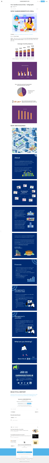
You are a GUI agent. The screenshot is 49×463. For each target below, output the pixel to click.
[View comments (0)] (13, 9)
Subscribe (42, 1)
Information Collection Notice (24, 454)
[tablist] (14, 417)
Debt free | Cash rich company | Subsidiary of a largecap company (19, 430)
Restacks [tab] (16, 417)
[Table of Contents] (0, 231)
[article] (24, 431)
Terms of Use (28, 405)
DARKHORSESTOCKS (14, 6)
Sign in (47, 1)
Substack (21, 461)
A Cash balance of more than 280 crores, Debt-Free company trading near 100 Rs (21, 436)
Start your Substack (22, 459)
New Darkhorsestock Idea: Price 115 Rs (17, 434)
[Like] (11, 9)
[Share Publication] (39, 1)
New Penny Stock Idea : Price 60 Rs (17, 429)
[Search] (38, 1)
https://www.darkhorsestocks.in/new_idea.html (24, 34)
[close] (31, 441)
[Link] (9, 11)
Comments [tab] (12, 417)
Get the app (28, 459)
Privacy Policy (30, 454)
